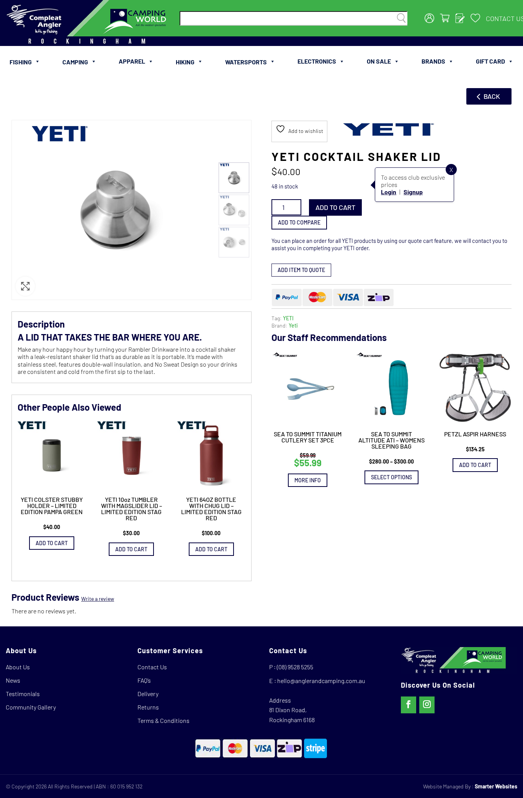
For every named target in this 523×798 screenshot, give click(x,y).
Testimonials (23, 693)
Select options (391, 477)
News (13, 680)
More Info (307, 480)
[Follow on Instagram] (427, 704)
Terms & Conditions (163, 720)
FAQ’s (144, 680)
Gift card (490, 61)
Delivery (148, 693)
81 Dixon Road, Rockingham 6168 (292, 714)
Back (492, 96)
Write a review (97, 598)
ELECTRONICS (316, 61)
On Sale (379, 61)
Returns (148, 707)
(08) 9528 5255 (295, 666)
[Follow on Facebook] (408, 704)
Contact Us (152, 666)
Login (388, 191)
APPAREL (132, 61)
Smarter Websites (496, 786)
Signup (413, 191)
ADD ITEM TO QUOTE (301, 270)
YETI (288, 318)
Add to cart (335, 207)
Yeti (293, 325)
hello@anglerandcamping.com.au (321, 680)
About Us (18, 666)
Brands (433, 61)
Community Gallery (31, 707)
